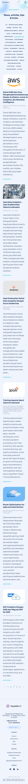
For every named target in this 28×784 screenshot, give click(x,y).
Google (6, 48)
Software (21, 57)
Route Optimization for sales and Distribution (13, 506)
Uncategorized (11, 69)
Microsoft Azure (10, 54)
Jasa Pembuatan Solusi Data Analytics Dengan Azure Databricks (13, 301)
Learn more (6, 179)
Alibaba (9, 27)
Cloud (8, 33)
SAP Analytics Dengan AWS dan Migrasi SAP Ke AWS (13, 609)
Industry (21, 48)
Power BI (13, 57)
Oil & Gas (7, 57)
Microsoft (20, 54)
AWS (20, 27)
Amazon (15, 27)
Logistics (8, 51)
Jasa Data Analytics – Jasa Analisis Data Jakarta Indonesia (12, 204)
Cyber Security (8, 36)
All (7, 24)
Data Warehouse (10, 42)
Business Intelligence (11, 30)
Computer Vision (17, 33)
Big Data (21, 30)
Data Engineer (18, 39)
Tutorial (18, 66)
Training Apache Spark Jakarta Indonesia (13, 401)
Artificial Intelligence (16, 24)
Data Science (9, 39)
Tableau (21, 60)
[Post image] (14, 81)
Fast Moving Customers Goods (14, 45)
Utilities (19, 69)
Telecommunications (14, 63)
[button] (25, 2)
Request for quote (13, 727)
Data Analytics (19, 36)
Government (14, 48)
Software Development (11, 60)
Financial (20, 42)
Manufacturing (18, 51)
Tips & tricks (10, 66)
